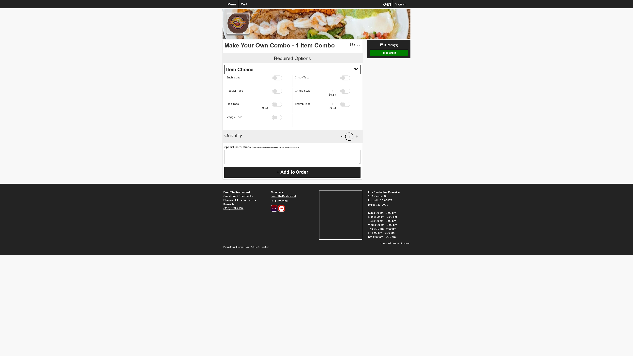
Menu (231, 4)
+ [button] (356, 136)
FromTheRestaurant (283, 196)
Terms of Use (243, 247)
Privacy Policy (229, 247)
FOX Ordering (279, 201)
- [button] (342, 136)
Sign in (400, 4)
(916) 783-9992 (233, 208)
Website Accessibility (260, 247)
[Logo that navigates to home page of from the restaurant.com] (274, 208)
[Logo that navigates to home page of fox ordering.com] (281, 208)
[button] (281, 77)
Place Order (389, 52)
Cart (244, 4)
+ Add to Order (292, 172)
